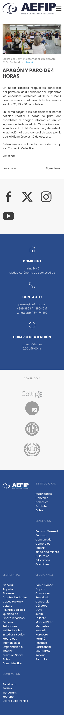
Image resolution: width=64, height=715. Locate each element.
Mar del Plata (44, 622)
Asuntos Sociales (14, 610)
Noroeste (41, 635)
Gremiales (42, 564)
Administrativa (12, 663)
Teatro (40, 548)
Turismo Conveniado (43, 537)
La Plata (40, 618)
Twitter (7, 688)
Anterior (12, 168)
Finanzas (8, 593)
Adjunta (8, 589)
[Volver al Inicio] (29, 8)
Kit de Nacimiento (47, 552)
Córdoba (41, 606)
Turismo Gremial (46, 531)
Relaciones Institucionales (12, 628)
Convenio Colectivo (41, 500)
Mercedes (42, 626)
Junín (39, 614)
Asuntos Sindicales (15, 597)
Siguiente (51, 168)
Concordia (42, 602)
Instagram (10, 693)
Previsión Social (13, 655)
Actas (39, 510)
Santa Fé (41, 659)
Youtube (8, 697)
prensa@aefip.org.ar (32, 304)
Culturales (42, 556)
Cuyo (38, 610)
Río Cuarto (42, 651)
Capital (40, 589)
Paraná (40, 639)
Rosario (30, 62)
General (8, 585)
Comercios (42, 544)
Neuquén (41, 630)
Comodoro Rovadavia (42, 595)
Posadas (41, 643)
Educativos (42, 560)
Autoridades (43, 494)
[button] (59, 8)
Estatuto (41, 506)
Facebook (9, 684)
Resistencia (43, 647)
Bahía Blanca (44, 585)
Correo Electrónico (15, 701)
